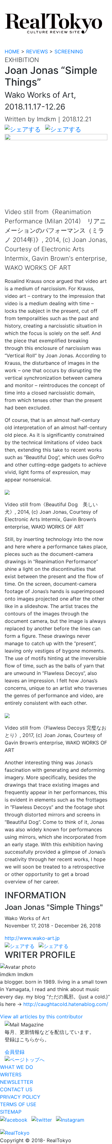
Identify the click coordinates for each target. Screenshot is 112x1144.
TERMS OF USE (18, 1104)
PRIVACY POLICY (20, 1097)
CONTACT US (16, 1089)
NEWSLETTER (16, 1082)
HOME (12, 51)
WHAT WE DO (16, 1067)
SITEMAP (10, 1112)
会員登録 (15, 1052)
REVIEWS (37, 51)
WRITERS (10, 1074)
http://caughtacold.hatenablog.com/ (65, 1004)
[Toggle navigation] (9, 7)
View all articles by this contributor (41, 1016)
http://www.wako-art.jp (32, 938)
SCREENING (68, 51)
